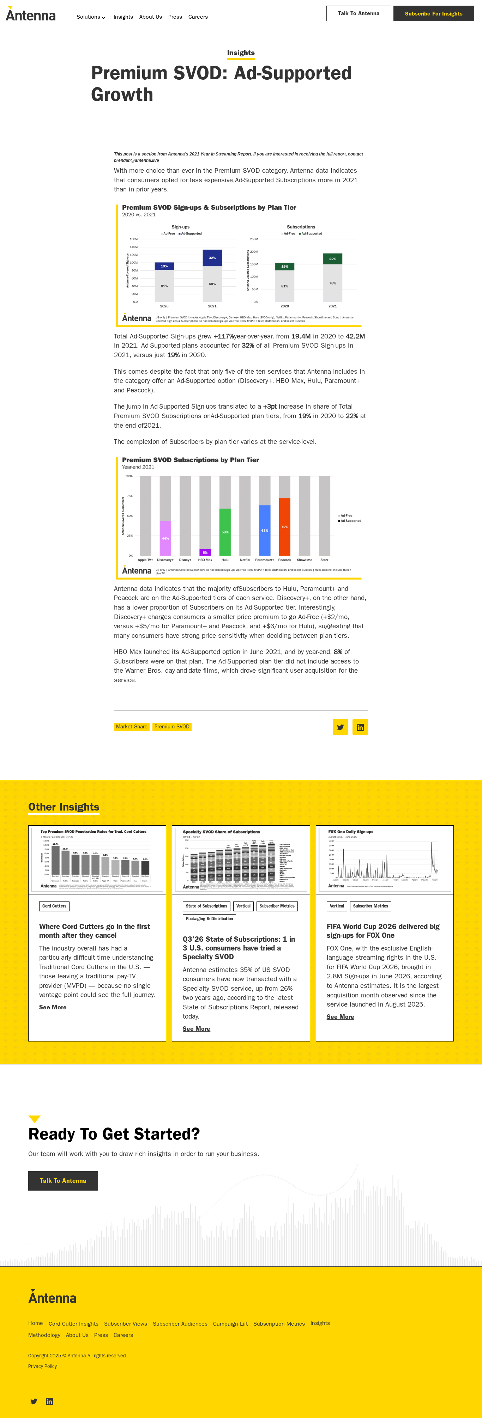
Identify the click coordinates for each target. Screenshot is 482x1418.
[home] (30, 13)
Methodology (44, 1336)
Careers (198, 17)
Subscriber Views (125, 1324)
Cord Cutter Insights (73, 1324)
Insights (123, 17)
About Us (150, 17)
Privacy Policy (42, 1366)
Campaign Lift (230, 1324)
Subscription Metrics (279, 1324)
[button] (92, 17)
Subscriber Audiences (180, 1324)
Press (175, 17)
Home (35, 1324)
